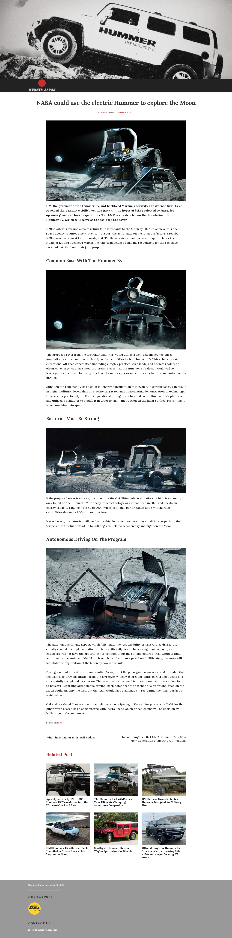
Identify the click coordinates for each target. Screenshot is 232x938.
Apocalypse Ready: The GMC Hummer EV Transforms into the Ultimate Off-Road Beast (67, 802)
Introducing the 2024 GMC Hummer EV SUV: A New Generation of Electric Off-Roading (154, 738)
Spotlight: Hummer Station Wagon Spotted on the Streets (113, 849)
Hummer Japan (36, 885)
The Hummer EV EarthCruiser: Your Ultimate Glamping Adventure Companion (113, 802)
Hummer (105, 112)
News (59, 723)
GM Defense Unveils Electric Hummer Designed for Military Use (161, 802)
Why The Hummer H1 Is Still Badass (70, 737)
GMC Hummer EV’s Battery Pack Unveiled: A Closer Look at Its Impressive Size (67, 851)
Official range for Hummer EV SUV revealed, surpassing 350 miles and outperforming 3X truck (161, 852)
